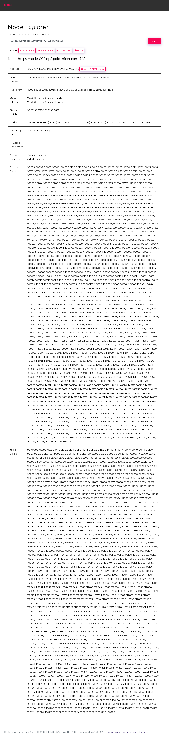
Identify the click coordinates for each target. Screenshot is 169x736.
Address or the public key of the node (29, 34)
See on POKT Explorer (93, 69)
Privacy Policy (112, 732)
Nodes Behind (47, 50)
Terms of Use (129, 732)
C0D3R (8, 5)
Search (154, 41)
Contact (143, 732)
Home (80, 50)
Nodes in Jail (65, 50)
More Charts (28, 50)
